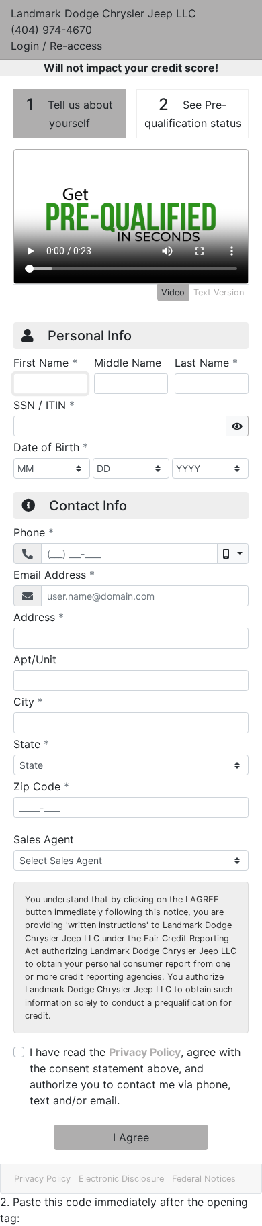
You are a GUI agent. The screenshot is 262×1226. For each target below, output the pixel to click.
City (28, 701)
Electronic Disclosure (121, 1179)
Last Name (206, 362)
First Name (45, 362)
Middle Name (127, 362)
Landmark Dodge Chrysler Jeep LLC (103, 13)
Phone (33, 532)
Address (38, 617)
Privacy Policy (145, 1052)
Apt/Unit (34, 659)
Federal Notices (204, 1179)
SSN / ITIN (44, 404)
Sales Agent (43, 839)
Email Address (54, 574)
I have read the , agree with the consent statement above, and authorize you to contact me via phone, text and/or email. (135, 1076)
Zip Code (41, 786)
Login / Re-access (56, 45)
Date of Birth (50, 447)
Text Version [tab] (218, 292)
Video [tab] (173, 292)
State (31, 744)
